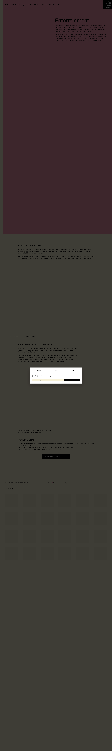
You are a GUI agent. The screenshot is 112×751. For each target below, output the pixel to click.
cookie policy (44, 376)
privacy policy (52, 376)
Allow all (72, 379)
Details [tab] (56, 370)
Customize (55, 379)
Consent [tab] (39, 370)
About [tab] (73, 370)
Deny (40, 379)
